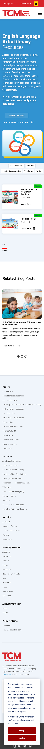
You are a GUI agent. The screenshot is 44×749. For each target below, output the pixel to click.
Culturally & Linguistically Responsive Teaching (21, 405)
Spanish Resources (10, 440)
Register (5, 613)
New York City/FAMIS (11, 574)
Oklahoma (6, 583)
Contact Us (7, 539)
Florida (5, 565)
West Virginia (7, 591)
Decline (22, 738)
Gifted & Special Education (13, 418)
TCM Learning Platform (12, 630)
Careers (5, 535)
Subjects (6, 387)
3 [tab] (25, 356)
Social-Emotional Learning (13, 396)
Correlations (16, 115)
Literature (30, 166)
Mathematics (7, 422)
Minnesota (6, 569)
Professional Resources (12, 426)
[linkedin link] (20, 746)
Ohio (4, 578)
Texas (4, 587)
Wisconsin (6, 596)
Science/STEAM (9, 431)
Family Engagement (10, 465)
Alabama (6, 552)
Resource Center (9, 496)
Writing (39, 171)
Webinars (6, 500)
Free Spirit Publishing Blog (13, 492)
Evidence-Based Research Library (16, 483)
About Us (6, 517)
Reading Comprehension (11, 171)
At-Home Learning (9, 400)
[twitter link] (30, 746)
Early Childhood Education (13, 409)
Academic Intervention (11, 461)
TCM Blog (6, 487)
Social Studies (8, 435)
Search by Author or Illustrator (15, 509)
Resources (7, 456)
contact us (6, 674)
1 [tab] (18, 356)
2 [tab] (22, 356)
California (6, 556)
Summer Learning (9, 444)
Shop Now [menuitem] (25, 4)
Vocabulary (28, 171)
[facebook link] (15, 746)
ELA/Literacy (7, 391)
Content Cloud (8, 625)
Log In (4, 608)
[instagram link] (25, 746)
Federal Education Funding (13, 470)
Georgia (5, 561)
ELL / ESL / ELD (8, 413)
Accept (22, 730)
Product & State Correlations (14, 474)
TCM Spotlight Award (11, 531)
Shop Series (7, 448)
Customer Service (9, 526)
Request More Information (15, 122)
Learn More (26, 204)
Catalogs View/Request (12, 478)
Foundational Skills (16, 166)
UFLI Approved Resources (13, 505)
